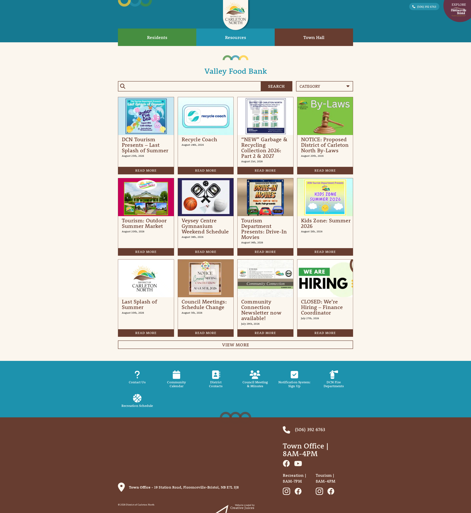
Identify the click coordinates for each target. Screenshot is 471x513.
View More (235, 344)
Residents (157, 37)
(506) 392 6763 (426, 6)
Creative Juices (242, 508)
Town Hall (314, 37)
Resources (235, 37)
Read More (146, 170)
